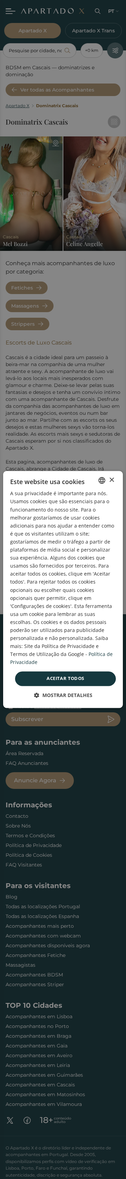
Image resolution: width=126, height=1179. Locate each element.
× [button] (111, 480)
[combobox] (101, 480)
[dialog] (63, 589)
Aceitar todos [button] (65, 678)
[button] (63, 695)
